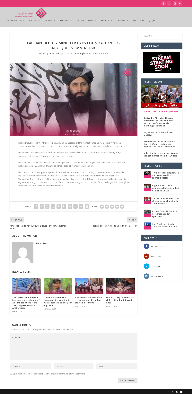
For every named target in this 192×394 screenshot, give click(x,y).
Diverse (121, 20)
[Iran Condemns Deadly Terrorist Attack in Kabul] (147, 225)
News (76, 53)
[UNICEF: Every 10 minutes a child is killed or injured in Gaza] (120, 286)
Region (33, 20)
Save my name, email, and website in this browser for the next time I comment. (49, 373)
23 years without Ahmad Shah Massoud (158, 133)
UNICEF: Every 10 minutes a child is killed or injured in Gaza (120, 300)
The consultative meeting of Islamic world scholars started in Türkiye (88, 300)
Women (64, 20)
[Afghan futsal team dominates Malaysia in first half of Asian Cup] (147, 187)
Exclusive (138, 20)
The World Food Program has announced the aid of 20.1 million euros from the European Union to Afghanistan (25, 302)
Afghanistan (14, 20)
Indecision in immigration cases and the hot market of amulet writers (161, 154)
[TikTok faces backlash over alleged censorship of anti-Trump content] (147, 200)
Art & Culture (85, 20)
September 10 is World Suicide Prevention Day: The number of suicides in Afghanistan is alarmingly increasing (159, 122)
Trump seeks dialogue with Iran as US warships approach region (165, 175)
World (49, 20)
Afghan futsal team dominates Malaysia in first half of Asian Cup (165, 188)
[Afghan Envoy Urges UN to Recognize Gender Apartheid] (147, 213)
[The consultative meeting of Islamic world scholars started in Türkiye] (89, 286)
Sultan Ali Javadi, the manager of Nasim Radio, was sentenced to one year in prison (58, 301)
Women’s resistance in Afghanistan (161, 111)
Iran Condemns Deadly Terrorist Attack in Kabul (164, 225)
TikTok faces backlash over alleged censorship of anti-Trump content (165, 201)
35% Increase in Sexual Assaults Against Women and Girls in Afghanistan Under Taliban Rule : (160, 144)
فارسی (151, 20)
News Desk (54, 53)
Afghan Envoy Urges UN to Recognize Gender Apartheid (165, 214)
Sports (105, 20)
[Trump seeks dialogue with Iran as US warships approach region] (147, 174)
